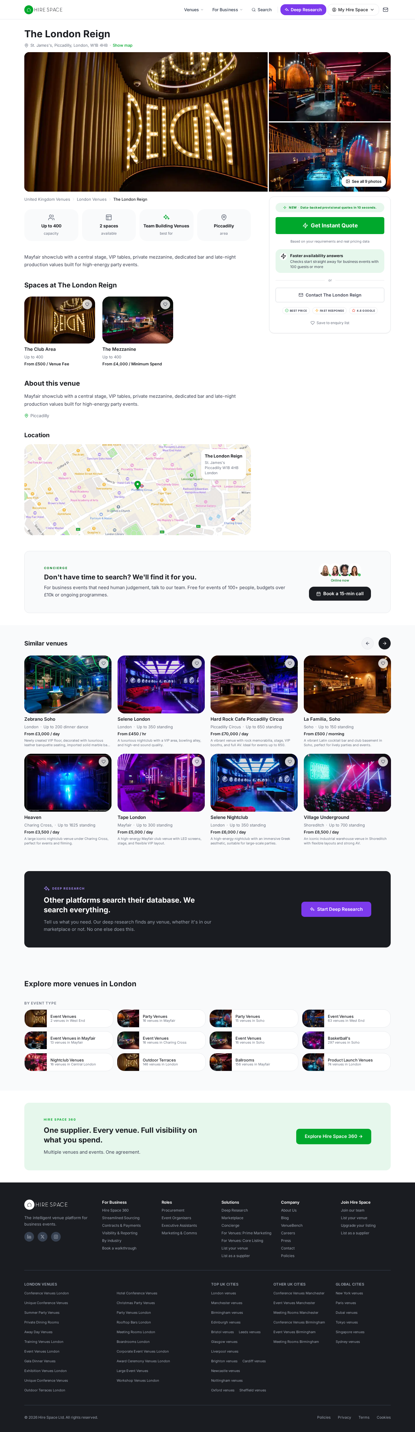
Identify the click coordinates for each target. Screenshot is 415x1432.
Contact (288, 1248)
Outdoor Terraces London (44, 1390)
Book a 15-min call (343, 593)
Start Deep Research (340, 909)
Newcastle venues (225, 1371)
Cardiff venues (254, 1361)
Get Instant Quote (334, 225)
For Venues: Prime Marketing (246, 1233)
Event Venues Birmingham (294, 1332)
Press (286, 1240)
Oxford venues (223, 1390)
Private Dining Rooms (41, 1322)
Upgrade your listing (358, 1225)
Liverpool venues (224, 1351)
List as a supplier (235, 1255)
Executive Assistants (179, 1225)
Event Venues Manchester (294, 1303)
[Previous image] (32, 320)
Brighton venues (224, 1361)
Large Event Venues (132, 1371)
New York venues (349, 1293)
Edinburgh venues (226, 1322)
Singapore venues (350, 1332)
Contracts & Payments (121, 1225)
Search (265, 9)
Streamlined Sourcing (120, 1218)
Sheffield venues (252, 1390)
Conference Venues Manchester (298, 1293)
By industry (112, 1240)
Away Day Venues (38, 1332)
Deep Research (306, 9)
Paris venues (346, 1303)
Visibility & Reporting (119, 1233)
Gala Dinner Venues (40, 1361)
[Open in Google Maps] (137, 489)
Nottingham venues (227, 1380)
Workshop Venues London (138, 1380)
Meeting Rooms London (136, 1332)
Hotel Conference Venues (137, 1293)
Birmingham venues (227, 1312)
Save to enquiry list (333, 322)
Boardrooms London (133, 1342)
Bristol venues (222, 1332)
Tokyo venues (347, 1322)
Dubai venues (347, 1312)
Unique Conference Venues (46, 1303)
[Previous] (368, 643)
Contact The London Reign (334, 294)
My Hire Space (353, 9)
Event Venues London (42, 1351)
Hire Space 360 (115, 1210)
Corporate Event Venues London (143, 1351)
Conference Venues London (46, 1293)
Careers (288, 1233)
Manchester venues (226, 1303)
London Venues (92, 199)
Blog (285, 1218)
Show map (122, 45)
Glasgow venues (224, 1342)
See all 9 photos (367, 181)
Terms (363, 1417)
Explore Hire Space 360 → (334, 1136)
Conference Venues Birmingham (299, 1322)
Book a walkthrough (119, 1248)
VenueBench (292, 1225)
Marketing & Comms (179, 1233)
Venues (191, 9)
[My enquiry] (385, 10)
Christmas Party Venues (136, 1303)
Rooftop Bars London (134, 1322)
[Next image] (88, 320)
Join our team (353, 1210)
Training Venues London (43, 1342)
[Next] (385, 643)
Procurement (173, 1210)
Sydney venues (348, 1342)
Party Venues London (134, 1312)
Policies (287, 1255)
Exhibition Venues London (45, 1371)
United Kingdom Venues (47, 199)
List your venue (234, 1248)
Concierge (230, 1225)
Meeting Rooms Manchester (295, 1312)
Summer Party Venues (42, 1312)
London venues (223, 1293)
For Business (225, 9)
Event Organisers (176, 1218)
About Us (289, 1210)
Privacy (344, 1417)
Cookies (384, 1417)
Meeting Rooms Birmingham (296, 1342)
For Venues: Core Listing (242, 1240)
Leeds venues (250, 1332)
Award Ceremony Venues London (143, 1361)
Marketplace (232, 1218)
